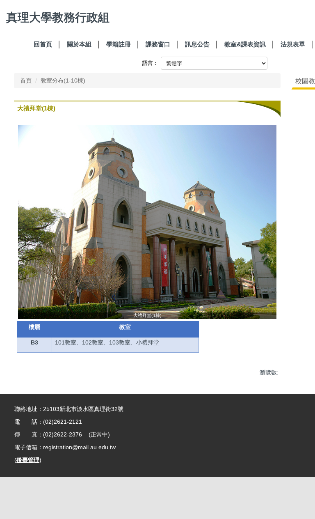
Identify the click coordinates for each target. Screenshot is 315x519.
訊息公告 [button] (197, 44)
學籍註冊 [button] (118, 44)
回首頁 (43, 44)
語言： (150, 63)
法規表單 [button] (293, 44)
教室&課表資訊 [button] (245, 44)
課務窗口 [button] (158, 44)
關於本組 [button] (79, 44)
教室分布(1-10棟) (63, 80)
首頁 (26, 80)
